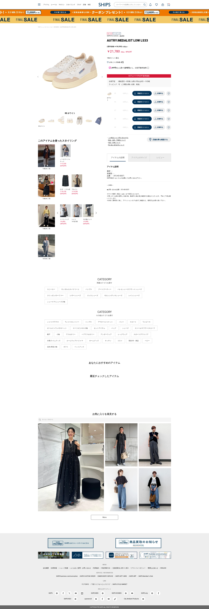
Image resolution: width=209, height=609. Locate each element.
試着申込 (160, 93)
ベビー (147, 341)
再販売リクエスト (143, 93)
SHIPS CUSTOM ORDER (87, 576)
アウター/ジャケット (105, 322)
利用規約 (96, 568)
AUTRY (122, 36)
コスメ (120, 341)
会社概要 (46, 568)
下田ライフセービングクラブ (100, 584)
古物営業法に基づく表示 (121, 568)
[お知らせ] (150, 4)
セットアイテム (99, 328)
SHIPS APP (132, 576)
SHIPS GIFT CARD (121, 576)
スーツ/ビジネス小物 (80, 328)
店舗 (84, 4)
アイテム (46, 4)
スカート (133, 322)
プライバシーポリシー (138, 568)
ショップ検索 (63, 568)
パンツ (121, 322)
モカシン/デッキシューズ (113, 295)
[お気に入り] (156, 4)
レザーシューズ (75, 295)
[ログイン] (162, 4)
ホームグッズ (94, 341)
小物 (58, 334)
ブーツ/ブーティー (104, 289)
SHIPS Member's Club (146, 576)
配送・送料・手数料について (117, 140)
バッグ (113, 328)
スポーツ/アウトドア (141, 334)
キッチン (108, 341)
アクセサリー (70, 334)
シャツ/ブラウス (53, 322)
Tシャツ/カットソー (72, 322)
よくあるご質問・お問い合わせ (81, 568)
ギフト (65, 347)
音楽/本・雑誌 (134, 341)
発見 (89, 4)
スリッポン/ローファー (55, 295)
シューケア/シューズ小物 (56, 302)
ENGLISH (163, 568)
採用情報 (54, 568)
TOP (39, 27)
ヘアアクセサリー (88, 334)
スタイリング (70, 4)
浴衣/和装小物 (52, 347)
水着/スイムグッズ (53, 341)
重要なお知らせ (153, 568)
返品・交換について (114, 142)
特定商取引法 (105, 568)
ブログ (79, 4)
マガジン (61, 4)
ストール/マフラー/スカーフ (145, 328)
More (105, 517)
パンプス (89, 289)
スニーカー (50, 27)
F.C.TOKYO (85, 584)
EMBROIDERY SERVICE (105, 576)
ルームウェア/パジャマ (75, 341)
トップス (88, 322)
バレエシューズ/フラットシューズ (130, 289)
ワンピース (146, 322)
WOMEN (56, 27)
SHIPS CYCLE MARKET (120, 584)
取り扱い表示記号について (116, 145)
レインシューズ (134, 295)
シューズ (43, 27)
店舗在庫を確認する (160, 140)
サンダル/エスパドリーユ (70, 289)
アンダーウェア (106, 334)
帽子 (48, 334)
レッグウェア (122, 334)
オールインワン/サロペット (57, 328)
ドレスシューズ (92, 295)
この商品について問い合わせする (118, 138)
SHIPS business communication (67, 576)
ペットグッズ (79, 347)
